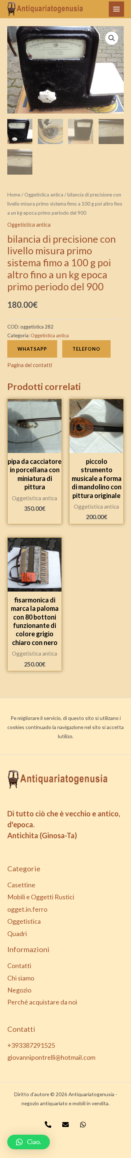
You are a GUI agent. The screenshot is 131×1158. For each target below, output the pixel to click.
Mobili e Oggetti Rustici (40, 897)
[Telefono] (48, 1124)
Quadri (17, 934)
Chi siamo (20, 978)
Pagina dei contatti (29, 365)
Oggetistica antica (43, 195)
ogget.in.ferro (27, 909)
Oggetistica (24, 921)
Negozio (19, 990)
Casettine (21, 885)
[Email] (65, 1124)
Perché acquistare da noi (42, 1002)
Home (13, 195)
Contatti (19, 966)
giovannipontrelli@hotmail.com (51, 1057)
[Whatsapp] (83, 1124)
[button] (28, 1142)
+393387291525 (31, 1045)
